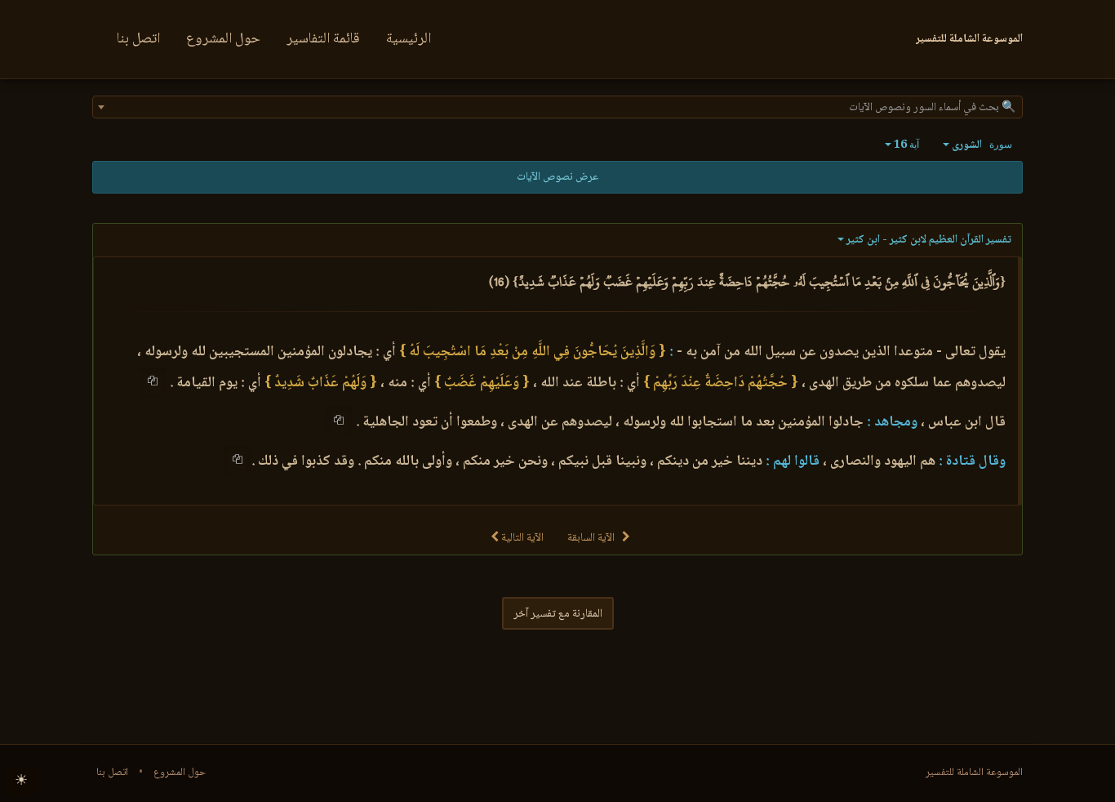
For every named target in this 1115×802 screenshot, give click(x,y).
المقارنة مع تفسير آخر (557, 614)
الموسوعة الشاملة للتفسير (974, 773)
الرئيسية (408, 39)
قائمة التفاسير (323, 39)
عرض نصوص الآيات (557, 177)
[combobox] (557, 107)
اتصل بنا (138, 39)
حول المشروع (223, 39)
